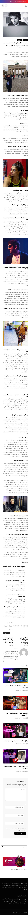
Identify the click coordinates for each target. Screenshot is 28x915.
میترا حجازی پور (24, 125)
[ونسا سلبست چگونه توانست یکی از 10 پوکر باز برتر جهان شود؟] (15, 675)
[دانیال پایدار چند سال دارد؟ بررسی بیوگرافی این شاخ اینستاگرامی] (15, 756)
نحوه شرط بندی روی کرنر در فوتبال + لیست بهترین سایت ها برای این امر (8, 641)
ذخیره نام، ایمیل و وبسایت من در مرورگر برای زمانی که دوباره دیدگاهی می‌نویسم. (16, 829)
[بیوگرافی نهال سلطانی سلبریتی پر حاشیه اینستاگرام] (15, 730)
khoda (24, 690)
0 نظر (10, 45)
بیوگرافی (19, 40)
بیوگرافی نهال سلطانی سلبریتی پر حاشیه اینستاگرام (16, 740)
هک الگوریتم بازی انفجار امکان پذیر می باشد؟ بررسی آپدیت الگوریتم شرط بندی (23, 641)
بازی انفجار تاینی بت (16, 869)
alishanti (23, 45)
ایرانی (26, 40)
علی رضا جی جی (24, 113)
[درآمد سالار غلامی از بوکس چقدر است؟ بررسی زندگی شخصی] (15, 703)
